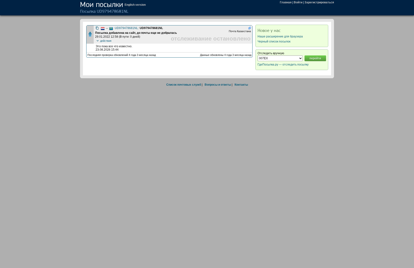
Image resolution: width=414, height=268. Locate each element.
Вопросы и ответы (218, 84)
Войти (298, 2)
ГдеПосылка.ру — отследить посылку (283, 64)
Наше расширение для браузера (280, 36)
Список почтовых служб (183, 84)
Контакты (241, 84)
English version (135, 4)
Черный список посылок (274, 41)
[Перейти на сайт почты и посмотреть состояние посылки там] (249, 28)
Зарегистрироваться (319, 2)
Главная (286, 2)
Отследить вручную (271, 53)
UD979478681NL (126, 28)
